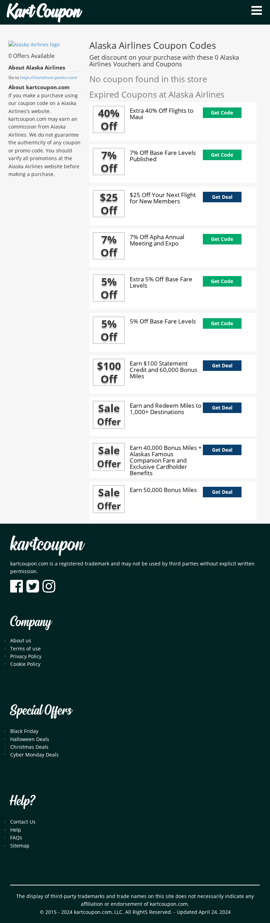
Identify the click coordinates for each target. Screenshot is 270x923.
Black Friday (24, 731)
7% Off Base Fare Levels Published (163, 156)
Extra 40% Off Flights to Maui (161, 113)
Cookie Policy (25, 664)
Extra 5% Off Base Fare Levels (161, 282)
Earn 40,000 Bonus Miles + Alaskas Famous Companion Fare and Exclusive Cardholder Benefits (166, 460)
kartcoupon (46, 545)
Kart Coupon (43, 12)
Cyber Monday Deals (34, 754)
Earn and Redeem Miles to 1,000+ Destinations (165, 408)
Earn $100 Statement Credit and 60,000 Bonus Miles (163, 369)
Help (15, 829)
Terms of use (25, 648)
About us (20, 640)
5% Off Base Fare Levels (163, 321)
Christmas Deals (29, 747)
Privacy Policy (25, 656)
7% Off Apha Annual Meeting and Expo (157, 240)
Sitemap (20, 845)
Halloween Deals (29, 739)
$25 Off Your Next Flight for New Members (163, 198)
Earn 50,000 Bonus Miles (163, 490)
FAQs (16, 837)
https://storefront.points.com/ (48, 77)
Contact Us (23, 821)
